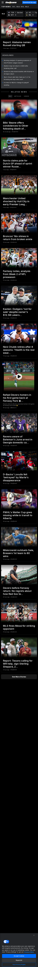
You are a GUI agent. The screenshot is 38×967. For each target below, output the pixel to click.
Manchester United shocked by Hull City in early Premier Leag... (16, 201)
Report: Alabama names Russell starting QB (17, 44)
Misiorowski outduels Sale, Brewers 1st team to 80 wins (18, 553)
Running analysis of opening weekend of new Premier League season (17, 62)
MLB (27, 6)
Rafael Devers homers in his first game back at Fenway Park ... (17, 397)
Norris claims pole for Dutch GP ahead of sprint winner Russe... (17, 163)
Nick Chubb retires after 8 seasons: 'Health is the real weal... (18, 349)
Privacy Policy (29, 952)
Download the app (29, 2)
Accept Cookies (19, 956)
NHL (22, 6)
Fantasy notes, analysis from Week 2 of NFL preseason (16, 274)
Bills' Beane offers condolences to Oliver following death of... (15, 125)
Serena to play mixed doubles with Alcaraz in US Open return (19, 73)
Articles (17, 96)
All (10, 96)
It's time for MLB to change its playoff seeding (16, 84)
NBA (18, 6)
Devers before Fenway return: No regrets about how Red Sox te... (17, 590)
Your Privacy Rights (19, 964)
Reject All (19, 960)
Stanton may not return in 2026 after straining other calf (16, 67)
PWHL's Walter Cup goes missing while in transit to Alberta (17, 515)
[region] (19, 950)
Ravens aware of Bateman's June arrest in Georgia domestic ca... (17, 439)
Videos (26, 96)
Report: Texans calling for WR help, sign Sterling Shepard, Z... (18, 663)
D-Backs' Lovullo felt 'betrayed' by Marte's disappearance (15, 477)
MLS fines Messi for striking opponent (19, 627)
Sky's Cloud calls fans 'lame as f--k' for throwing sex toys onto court (17, 78)
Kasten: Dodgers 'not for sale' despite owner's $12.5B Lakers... (17, 312)
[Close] (34, 935)
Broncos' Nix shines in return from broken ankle (17, 238)
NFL (14, 6)
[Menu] (3, 2)
